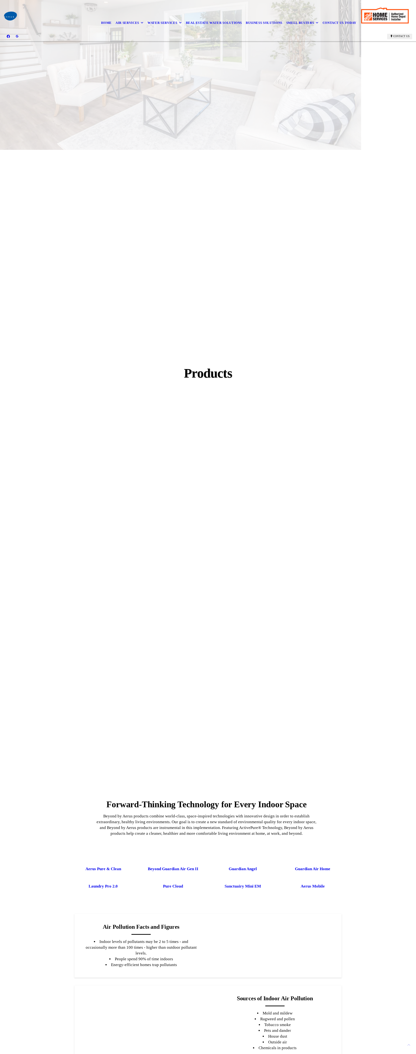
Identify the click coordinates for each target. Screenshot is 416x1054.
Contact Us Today (339, 23)
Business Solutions (264, 23)
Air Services (127, 23)
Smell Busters (300, 23)
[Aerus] (10, 16)
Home (106, 23)
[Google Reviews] (17, 36)
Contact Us (401, 36)
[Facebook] (8, 36)
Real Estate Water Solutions (214, 23)
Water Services (162, 23)
